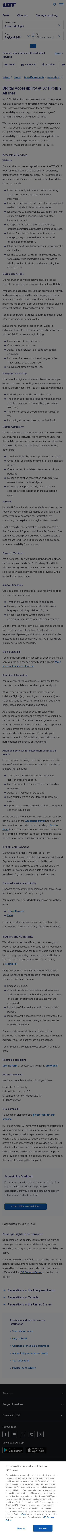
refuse (23, 1514)
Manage (21, 1528)
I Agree (43, 1528)
